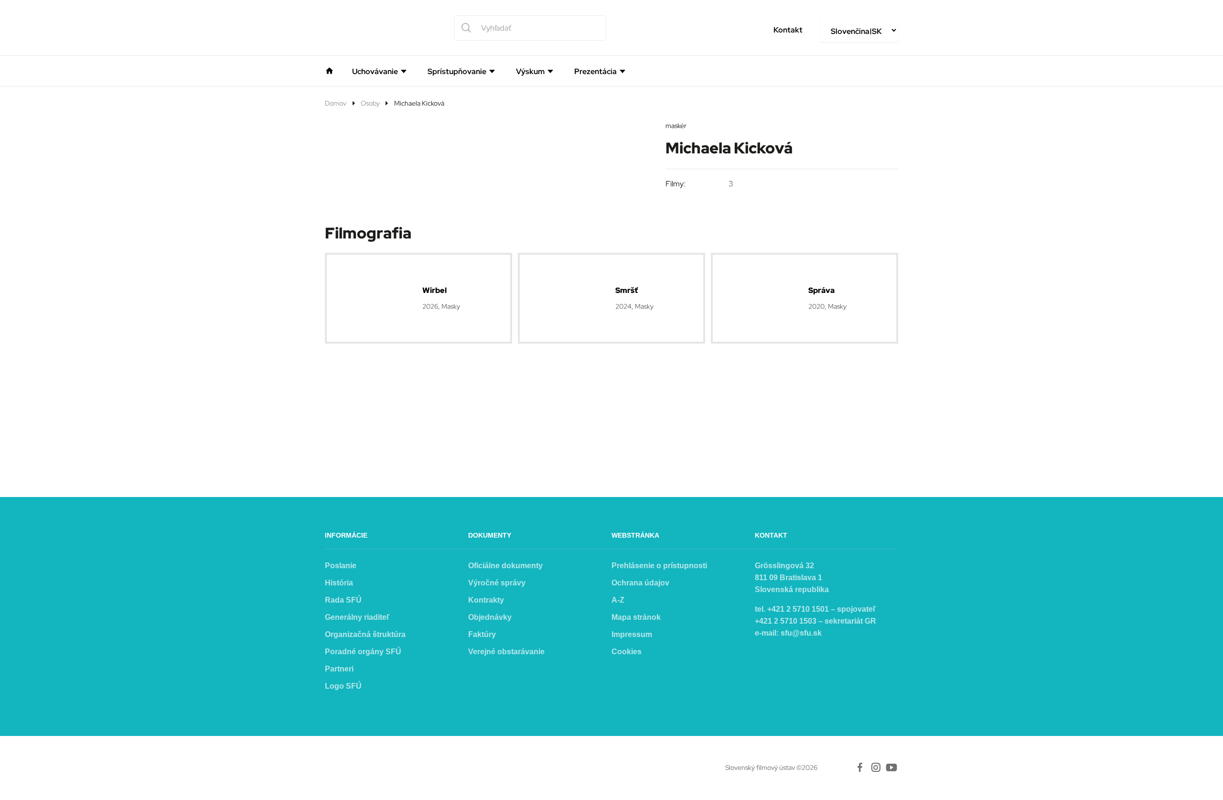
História (339, 583)
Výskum (530, 71)
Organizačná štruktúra (365, 634)
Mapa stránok (636, 617)
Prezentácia (595, 71)
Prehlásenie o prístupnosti (659, 566)
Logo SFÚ (343, 686)
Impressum (632, 634)
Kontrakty (486, 600)
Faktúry (482, 634)
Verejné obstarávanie (506, 652)
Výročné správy (497, 583)
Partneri (339, 669)
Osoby (370, 103)
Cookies (627, 652)
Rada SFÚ (343, 600)
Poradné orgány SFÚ (363, 652)
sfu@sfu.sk (801, 633)
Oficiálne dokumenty (505, 566)
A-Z (618, 600)
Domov (335, 103)
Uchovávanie (375, 71)
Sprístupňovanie (457, 71)
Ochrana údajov (640, 583)
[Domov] (329, 70)
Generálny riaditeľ (357, 617)
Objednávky (490, 617)
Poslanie (340, 566)
